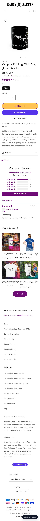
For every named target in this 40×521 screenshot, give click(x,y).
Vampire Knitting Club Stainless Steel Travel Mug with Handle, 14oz (29, 283)
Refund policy (18, 510)
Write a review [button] (20, 193)
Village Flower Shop (11, 393)
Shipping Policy (10, 349)
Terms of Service (10, 354)
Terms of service (15, 513)
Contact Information (11, 334)
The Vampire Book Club (13, 388)
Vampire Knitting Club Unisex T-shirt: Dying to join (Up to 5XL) (10, 282)
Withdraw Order (10, 359)
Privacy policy (29, 510)
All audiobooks (9, 403)
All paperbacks (9, 398)
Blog (5, 408)
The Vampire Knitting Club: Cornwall (18, 378)
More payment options (20, 118)
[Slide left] (15, 57)
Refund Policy (9, 344)
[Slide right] (25, 57)
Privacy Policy (9, 339)
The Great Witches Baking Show (16, 383)
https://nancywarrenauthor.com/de (18, 315)
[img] (7, 206)
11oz (6, 88)
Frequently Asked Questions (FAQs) (17, 329)
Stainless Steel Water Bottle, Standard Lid (9, 254)
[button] (4, 10)
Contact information (21, 517)
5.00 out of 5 (25, 172)
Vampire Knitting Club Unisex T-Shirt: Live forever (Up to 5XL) (29, 254)
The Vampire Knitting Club (14, 373)
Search (6, 324)
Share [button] (6, 160)
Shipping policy (27, 513)
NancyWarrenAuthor (19, 507)
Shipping (13, 76)
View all (20, 294)
